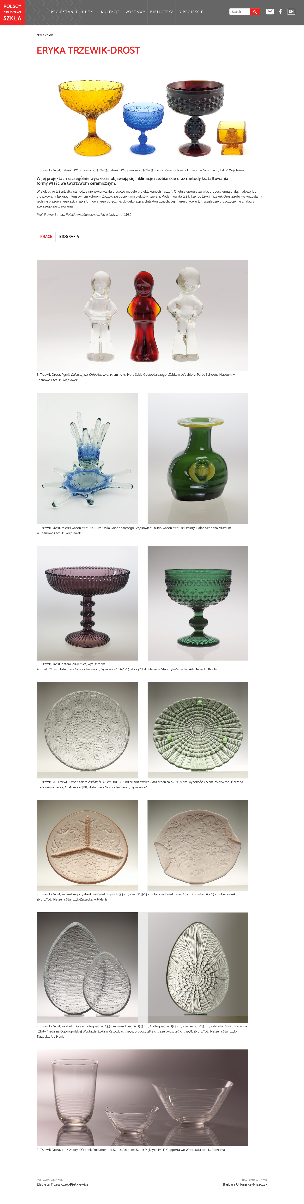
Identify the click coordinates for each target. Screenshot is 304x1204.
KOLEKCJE (110, 12)
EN (291, 11)
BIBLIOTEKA (162, 12)
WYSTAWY (136, 12)
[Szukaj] (255, 11)
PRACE (46, 237)
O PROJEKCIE (190, 12)
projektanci (46, 35)
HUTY (87, 12)
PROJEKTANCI (64, 12)
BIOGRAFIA (69, 237)
